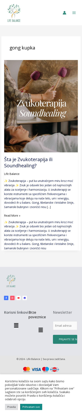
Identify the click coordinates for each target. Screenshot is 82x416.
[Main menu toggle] (74, 13)
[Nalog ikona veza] (64, 13)
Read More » (12, 215)
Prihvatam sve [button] (31, 407)
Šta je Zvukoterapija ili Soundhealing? (28, 162)
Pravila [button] (11, 407)
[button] (16, 325)
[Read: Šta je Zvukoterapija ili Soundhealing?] (41, 106)
